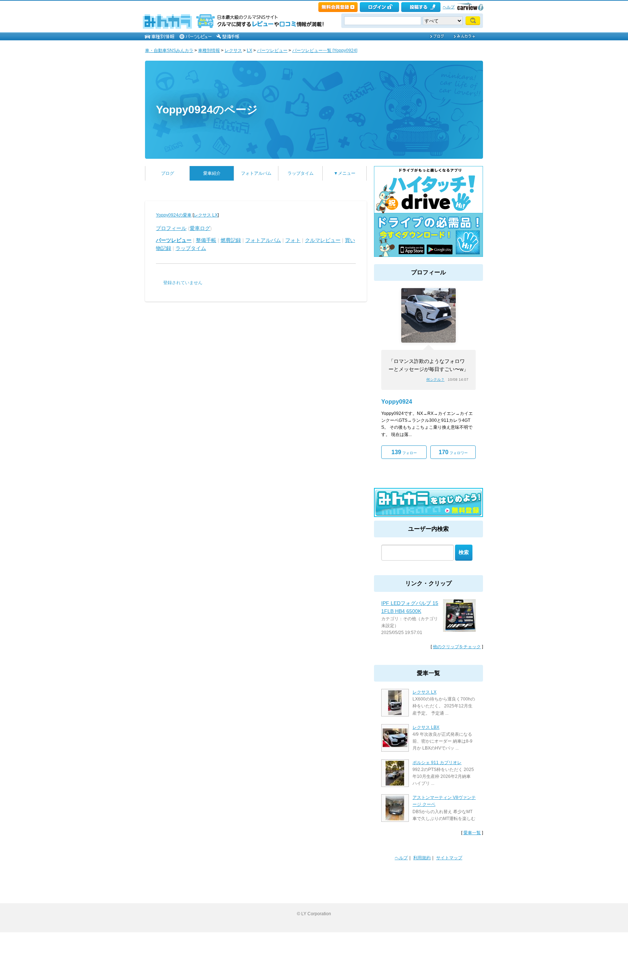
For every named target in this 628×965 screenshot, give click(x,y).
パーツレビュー (272, 50)
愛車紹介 (212, 173)
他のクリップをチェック (457, 646)
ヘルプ (449, 7)
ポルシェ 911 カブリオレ (437, 762)
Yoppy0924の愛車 (174, 215)
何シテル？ (435, 379)
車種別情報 (209, 50)
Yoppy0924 (396, 402)
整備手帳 (206, 240)
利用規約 (422, 857)
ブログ (167, 173)
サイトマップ (449, 857)
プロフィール (171, 228)
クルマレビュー (323, 240)
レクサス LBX (425, 727)
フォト (293, 240)
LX (249, 50)
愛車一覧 (472, 832)
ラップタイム (300, 173)
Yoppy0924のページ (207, 110)
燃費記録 (231, 240)
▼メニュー (344, 173)
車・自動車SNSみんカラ (169, 50)
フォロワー (453, 452)
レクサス (233, 50)
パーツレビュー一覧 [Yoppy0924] (324, 50)
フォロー (404, 452)
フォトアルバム (256, 173)
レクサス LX (206, 215)
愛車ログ (200, 228)
